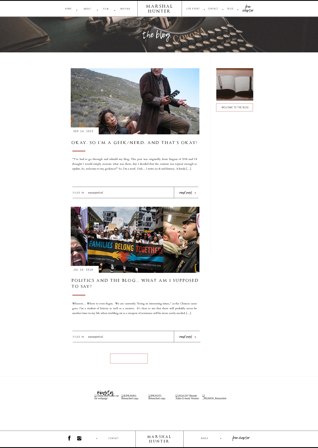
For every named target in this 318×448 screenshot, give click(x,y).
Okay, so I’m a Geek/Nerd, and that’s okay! (135, 143)
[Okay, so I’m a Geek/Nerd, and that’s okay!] (135, 101)
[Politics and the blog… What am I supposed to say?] (135, 240)
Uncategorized (95, 192)
